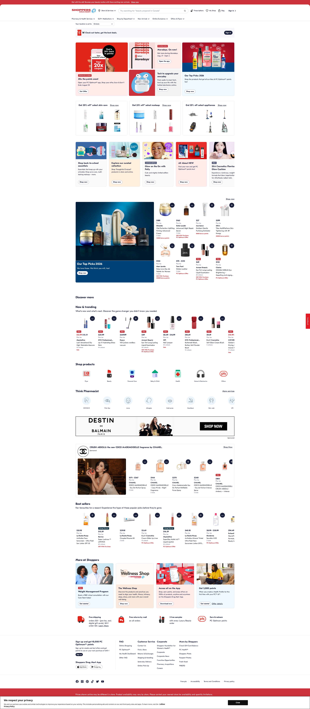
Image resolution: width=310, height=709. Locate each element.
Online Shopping (125, 646)
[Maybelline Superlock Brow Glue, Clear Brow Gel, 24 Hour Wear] (139, 127)
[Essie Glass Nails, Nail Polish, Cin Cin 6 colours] (171, 127)
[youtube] (102, 681)
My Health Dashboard (127, 654)
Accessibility (195, 681)
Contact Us (142, 646)
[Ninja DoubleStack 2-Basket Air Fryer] (192, 127)
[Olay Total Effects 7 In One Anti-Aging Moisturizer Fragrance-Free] (117, 114)
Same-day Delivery (144, 662)
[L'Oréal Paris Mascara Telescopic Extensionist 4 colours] (155, 114)
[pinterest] (87, 681)
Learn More (104, 626)
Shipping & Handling (145, 658)
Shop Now (228, 447)
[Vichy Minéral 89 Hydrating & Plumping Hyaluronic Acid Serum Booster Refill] (101, 114)
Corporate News (163, 656)
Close (238, 702)
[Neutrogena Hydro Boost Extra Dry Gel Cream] (117, 127)
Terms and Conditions (212, 681)
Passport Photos (185, 658)
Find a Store (142, 650)
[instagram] (82, 681)
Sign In (228, 33)
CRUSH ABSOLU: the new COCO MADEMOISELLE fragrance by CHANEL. (126, 447)
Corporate (161, 652)
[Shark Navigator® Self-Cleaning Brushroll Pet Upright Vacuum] (208, 127)
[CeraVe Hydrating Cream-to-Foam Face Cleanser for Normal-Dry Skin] (85, 127)
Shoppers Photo (185, 654)
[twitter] (97, 681)
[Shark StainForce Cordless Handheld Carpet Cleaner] (224, 127)
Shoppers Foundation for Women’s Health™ (166, 647)
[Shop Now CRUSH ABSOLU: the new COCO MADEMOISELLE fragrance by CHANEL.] (102, 476)
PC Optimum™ (124, 650)
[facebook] (77, 681)
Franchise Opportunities (166, 660)
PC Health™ (183, 650)
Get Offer (83, 91)
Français (183, 681)
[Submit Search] (185, 11)
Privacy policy (229, 681)
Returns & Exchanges (145, 654)
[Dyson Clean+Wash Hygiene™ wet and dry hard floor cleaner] (208, 114)
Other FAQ (123, 658)
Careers (160, 668)
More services (228, 391)
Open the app (164, 61)
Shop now (135, 2)
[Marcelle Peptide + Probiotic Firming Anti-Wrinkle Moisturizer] (139, 114)
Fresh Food (183, 662)
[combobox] (153, 10)
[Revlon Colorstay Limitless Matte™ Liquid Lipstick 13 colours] (171, 114)
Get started (84, 604)
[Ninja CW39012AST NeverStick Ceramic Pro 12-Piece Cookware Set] (192, 114)
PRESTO (182, 666)
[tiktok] (92, 681)
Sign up (79, 654)
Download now (166, 604)
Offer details (217, 604)
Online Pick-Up (143, 666)
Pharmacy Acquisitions (165, 664)
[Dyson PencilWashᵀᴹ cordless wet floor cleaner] (224, 114)
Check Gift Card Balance (188, 646)
